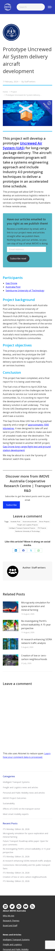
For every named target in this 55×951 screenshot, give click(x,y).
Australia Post (13, 286)
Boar (5, 925)
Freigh (5, 944)
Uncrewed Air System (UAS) (22, 145)
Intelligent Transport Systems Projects (22, 528)
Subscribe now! (18, 258)
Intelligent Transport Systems (16, 782)
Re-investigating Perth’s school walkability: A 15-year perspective (36, 624)
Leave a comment (27, 516)
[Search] (41, 7)
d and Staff (12, 925)
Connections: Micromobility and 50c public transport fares (26, 867)
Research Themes (11, 920)
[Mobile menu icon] (50, 7)
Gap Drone (11, 283)
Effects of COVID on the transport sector (21, 808)
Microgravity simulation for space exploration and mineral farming (35, 606)
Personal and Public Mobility (15, 949)
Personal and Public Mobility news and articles (24, 792)
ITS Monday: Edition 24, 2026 (16, 872)
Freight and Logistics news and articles (20, 787)
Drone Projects (44, 521)
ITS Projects (42, 528)
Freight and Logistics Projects (27, 525)
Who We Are (8, 915)
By (28, 81)
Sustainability (9, 803)
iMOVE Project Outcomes (14, 798)
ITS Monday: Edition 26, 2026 (16, 829)
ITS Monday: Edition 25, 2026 (16, 856)
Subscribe (11, 504)
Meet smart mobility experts (16, 814)
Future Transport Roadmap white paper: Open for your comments (25, 843)
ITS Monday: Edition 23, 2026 (16, 881)
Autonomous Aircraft (30, 521)
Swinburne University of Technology (25, 290)
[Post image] (10, 607)
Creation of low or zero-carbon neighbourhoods (34, 657)
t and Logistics (15, 944)
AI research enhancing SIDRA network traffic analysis (36, 641)
